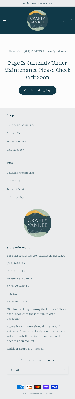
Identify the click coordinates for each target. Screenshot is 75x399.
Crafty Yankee (32, 393)
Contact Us (13, 133)
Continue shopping (37, 90)
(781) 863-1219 (16, 263)
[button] (5, 20)
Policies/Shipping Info (20, 124)
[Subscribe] (64, 370)
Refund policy (15, 149)
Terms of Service (17, 141)
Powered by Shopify (45, 393)
